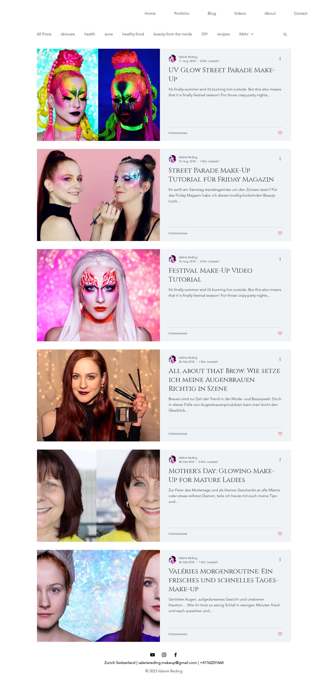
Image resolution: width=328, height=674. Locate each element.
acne (109, 34)
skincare (68, 34)
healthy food (133, 34)
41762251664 (213, 662)
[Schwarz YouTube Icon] (152, 655)
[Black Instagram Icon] (164, 655)
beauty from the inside (173, 34)
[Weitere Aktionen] (282, 58)
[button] (285, 34)
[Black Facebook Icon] (175, 655)
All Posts (44, 34)
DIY (205, 34)
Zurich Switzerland (120, 662)
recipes (223, 34)
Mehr (243, 34)
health (90, 34)
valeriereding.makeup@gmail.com (167, 662)
